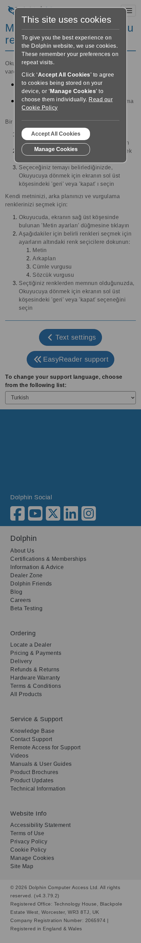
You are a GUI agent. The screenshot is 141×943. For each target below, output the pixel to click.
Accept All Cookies (55, 134)
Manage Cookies (56, 149)
